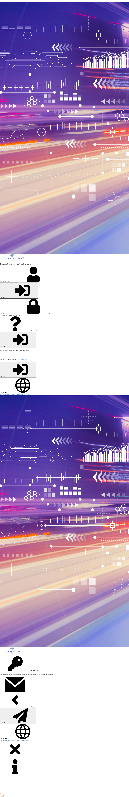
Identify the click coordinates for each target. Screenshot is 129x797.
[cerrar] (15, 756)
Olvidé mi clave (35, 331)
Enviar (3, 723)
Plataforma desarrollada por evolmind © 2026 (14, 394)
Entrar (3, 347)
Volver (26, 359)
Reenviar (20, 359)
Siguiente (4, 297)
